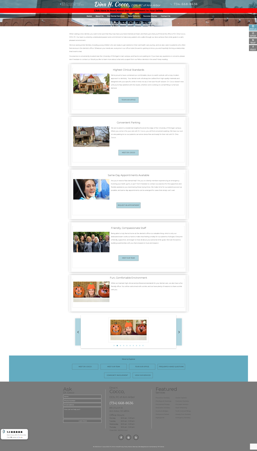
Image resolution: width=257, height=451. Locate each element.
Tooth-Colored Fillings (183, 411)
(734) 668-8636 (121, 403)
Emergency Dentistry (182, 417)
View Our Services (143, 375)
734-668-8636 (185, 4)
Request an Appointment (128, 205)
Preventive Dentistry (163, 398)
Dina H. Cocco (127, 4)
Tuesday (112, 421)
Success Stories (150, 16)
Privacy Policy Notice (126, 446)
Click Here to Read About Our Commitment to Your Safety (128, 10)
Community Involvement (117, 375)
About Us (99, 16)
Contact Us (165, 16)
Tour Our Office (129, 100)
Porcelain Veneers (181, 404)
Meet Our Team (128, 258)
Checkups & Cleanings (163, 401)
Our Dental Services (115, 16)
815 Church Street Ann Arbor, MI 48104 (73, 4)
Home (89, 16)
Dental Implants (181, 398)
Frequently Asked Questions (171, 367)
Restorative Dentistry (163, 408)
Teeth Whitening (181, 408)
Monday (112, 418)
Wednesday (113, 424)
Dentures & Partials (162, 414)
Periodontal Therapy (163, 404)
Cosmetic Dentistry (182, 401)
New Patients (134, 16)
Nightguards (160, 417)
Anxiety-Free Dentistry (183, 414)
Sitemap (135, 446)
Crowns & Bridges (162, 411)
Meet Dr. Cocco (128, 152)
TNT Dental (161, 446)
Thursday (112, 427)
